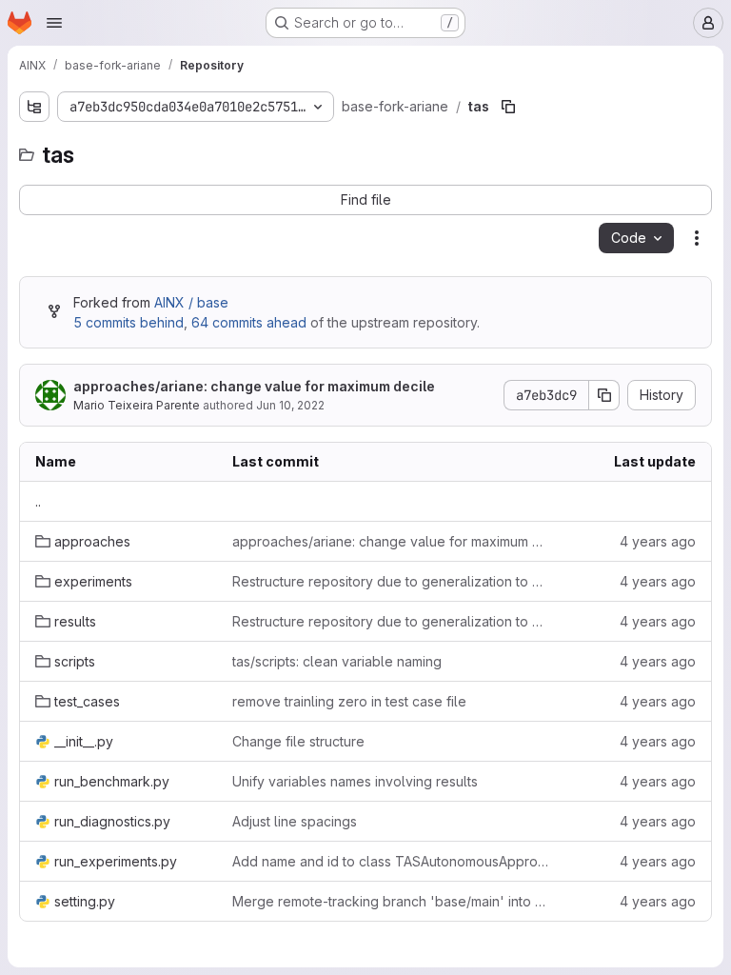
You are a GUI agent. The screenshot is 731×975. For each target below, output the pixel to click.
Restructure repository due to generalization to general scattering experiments (390, 581)
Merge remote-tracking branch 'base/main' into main (390, 901)
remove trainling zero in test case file (349, 701)
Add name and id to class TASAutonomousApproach (390, 861)
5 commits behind (128, 322)
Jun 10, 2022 (290, 405)
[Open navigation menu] (54, 23)
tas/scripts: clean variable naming (337, 661)
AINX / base (191, 302)
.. (38, 501)
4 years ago (658, 541)
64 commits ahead (248, 322)
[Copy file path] (508, 106)
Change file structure (298, 741)
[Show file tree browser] (34, 106)
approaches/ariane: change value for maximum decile (254, 386)
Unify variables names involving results (355, 781)
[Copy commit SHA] (604, 395)
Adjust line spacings (294, 821)
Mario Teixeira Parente (136, 405)
